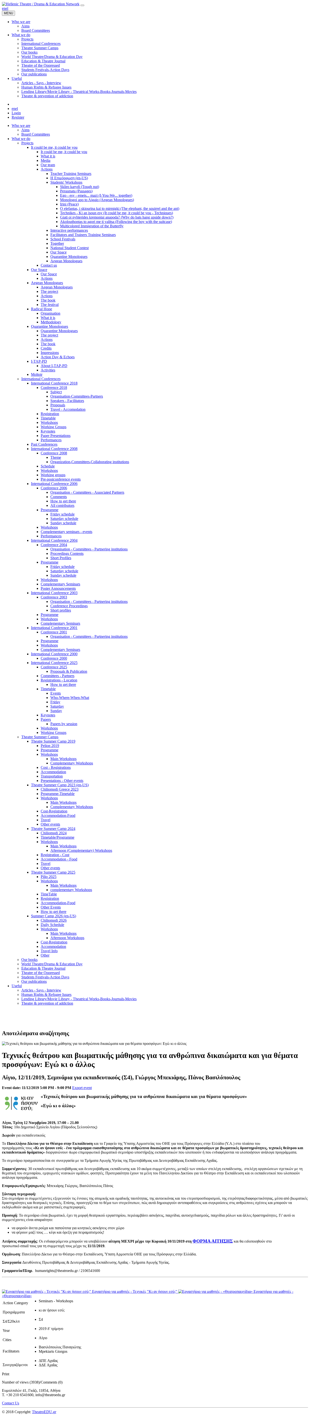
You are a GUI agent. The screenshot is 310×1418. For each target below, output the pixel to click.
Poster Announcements (58, 588)
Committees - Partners (57, 676)
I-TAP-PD (39, 361)
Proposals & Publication (68, 671)
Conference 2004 (54, 545)
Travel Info (49, 951)
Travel (45, 820)
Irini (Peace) (69, 204)
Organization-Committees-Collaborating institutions (89, 462)
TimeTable (49, 894)
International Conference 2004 (54, 540)
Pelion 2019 (50, 746)
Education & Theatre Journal (43, 968)
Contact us (49, 265)
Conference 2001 (54, 632)
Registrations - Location (59, 680)
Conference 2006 (54, 488)
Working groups (53, 475)
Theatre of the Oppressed (40, 973)
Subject (56, 392)
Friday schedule (62, 514)
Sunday (56, 711)
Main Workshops (63, 759)
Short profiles (60, 610)
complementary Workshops (71, 890)
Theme (55, 457)
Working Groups (53, 427)
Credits (46, 348)
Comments (58, 497)
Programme (49, 510)
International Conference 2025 (54, 663)
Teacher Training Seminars (70, 174)
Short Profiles (60, 558)
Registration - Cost (55, 855)
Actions (47, 169)
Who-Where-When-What (69, 698)
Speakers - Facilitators (67, 401)
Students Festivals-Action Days (45, 977)
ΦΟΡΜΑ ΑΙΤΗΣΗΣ (213, 1241)
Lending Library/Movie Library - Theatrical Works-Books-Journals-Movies (79, 999)
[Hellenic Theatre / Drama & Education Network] (40, 4)
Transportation (52, 776)
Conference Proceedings (69, 606)
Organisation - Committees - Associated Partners (87, 492)
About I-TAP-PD (54, 366)
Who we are (21, 125)
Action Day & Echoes (58, 357)
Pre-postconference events (61, 479)
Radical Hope (41, 309)
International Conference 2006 (54, 484)
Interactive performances (69, 230)
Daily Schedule (52, 925)
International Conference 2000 (54, 654)
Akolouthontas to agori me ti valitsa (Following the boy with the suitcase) (116, 222)
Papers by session (63, 724)
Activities (48, 370)
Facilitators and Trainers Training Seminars (83, 235)
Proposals (57, 405)
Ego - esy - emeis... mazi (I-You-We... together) (96, 195)
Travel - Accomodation (67, 409)
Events (55, 693)
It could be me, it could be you (54, 147)
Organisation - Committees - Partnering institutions (89, 549)
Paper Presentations (55, 436)
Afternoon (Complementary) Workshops (81, 850)
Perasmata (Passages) (76, 191)
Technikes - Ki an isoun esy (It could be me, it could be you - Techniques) (116, 213)
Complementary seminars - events (66, 532)
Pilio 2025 (48, 877)
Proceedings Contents (67, 553)
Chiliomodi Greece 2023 (59, 789)
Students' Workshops (66, 182)
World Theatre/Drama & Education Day (52, 964)
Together (57, 243)
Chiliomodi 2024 (54, 833)
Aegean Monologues (66, 261)
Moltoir (36, 374)
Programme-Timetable (58, 794)
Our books (29, 960)
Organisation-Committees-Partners (76, 396)
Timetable (48, 418)
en (4, 8)
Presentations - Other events (62, 781)
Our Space (58, 252)
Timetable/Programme (57, 837)
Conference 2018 (54, 387)
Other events (50, 824)
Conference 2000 (54, 658)
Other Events (51, 907)
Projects (27, 143)
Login (16, 113)
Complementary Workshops (71, 763)
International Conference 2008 (54, 449)
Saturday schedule (64, 518)
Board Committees (35, 134)
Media (45, 160)
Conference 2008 (54, 453)
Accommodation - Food (59, 859)
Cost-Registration (54, 811)
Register (18, 117)
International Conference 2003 (54, 593)
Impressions (50, 353)
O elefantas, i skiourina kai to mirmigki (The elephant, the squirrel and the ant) (119, 208)
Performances (51, 440)
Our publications (34, 981)
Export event (82, 1088)
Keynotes (48, 431)
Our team (48, 165)
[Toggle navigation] (82, 5)
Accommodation (53, 772)
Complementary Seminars (60, 584)
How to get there (63, 501)
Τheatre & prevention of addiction (47, 1003)
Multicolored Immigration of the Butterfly (92, 226)
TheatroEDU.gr (44, 1412)
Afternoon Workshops (67, 938)
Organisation (50, 313)
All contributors (62, 505)
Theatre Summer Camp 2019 (53, 741)
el (7, 8)
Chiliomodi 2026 (54, 920)
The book (48, 300)
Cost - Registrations (56, 767)
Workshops (49, 422)
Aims (25, 130)
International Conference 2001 (54, 628)
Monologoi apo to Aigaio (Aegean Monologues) (97, 200)
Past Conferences (44, 444)
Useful (17, 986)
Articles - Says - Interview (41, 990)
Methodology (51, 322)
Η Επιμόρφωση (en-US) (69, 178)
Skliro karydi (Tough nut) (79, 187)
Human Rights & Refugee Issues (46, 994)
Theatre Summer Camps (39, 737)
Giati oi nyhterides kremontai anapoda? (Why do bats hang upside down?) (116, 217)
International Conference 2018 (54, 383)
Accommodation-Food (58, 815)
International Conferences (41, 379)
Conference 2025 (54, 667)
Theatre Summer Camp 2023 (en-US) (60, 785)
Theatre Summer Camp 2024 (53, 829)
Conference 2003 (54, 597)
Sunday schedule (63, 523)
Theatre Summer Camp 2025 (53, 872)
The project (49, 291)
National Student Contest (69, 248)
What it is (48, 156)
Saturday (57, 706)
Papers (46, 719)
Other (45, 955)
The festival (50, 305)
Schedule (48, 466)
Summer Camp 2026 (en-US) (53, 916)
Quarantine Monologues (68, 256)
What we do (21, 139)
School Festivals (62, 239)
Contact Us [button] (10, 1403)
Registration (50, 414)
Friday (55, 702)
